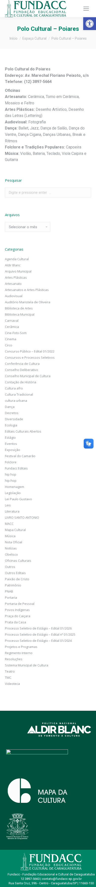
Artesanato (13, 283)
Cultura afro (14, 388)
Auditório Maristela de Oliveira (27, 302)
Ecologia (11, 425)
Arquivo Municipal (18, 271)
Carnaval (11, 320)
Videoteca (12, 683)
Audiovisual (13, 296)
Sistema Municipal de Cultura (26, 665)
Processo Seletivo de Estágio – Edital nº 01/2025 (40, 634)
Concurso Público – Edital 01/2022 (29, 351)
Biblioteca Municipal (19, 314)
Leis (8, 505)
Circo (8, 345)
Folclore (10, 462)
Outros (10, 566)
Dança (10, 406)
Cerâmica (12, 326)
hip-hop (10, 480)
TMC (8, 677)
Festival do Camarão (20, 456)
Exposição (12, 450)
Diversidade (14, 419)
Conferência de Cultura (22, 363)
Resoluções (13, 659)
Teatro (10, 671)
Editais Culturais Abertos (23, 431)
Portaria (11, 597)
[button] (89, 23)
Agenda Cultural (17, 259)
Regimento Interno (18, 653)
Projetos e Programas (21, 647)
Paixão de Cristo (17, 579)
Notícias (11, 548)
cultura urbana (16, 400)
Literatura (12, 511)
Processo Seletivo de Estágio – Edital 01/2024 (38, 640)
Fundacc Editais (16, 468)
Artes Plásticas (16, 277)
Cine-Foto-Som (16, 333)
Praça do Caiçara (17, 616)
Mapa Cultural (15, 530)
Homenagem (14, 486)
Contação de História (20, 382)
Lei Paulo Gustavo (18, 499)
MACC (9, 523)
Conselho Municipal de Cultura (27, 376)
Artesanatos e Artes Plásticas (27, 290)
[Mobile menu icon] (86, 9)
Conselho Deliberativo (21, 370)
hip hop (10, 474)
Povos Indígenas (17, 610)
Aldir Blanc (12, 265)
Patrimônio (13, 585)
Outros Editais (15, 573)
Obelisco (11, 554)
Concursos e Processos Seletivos (30, 357)
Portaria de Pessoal (19, 603)
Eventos (11, 443)
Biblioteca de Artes (19, 308)
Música (10, 536)
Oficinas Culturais (18, 560)
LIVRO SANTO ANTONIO (22, 517)
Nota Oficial (13, 542)
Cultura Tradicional (19, 394)
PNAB (9, 591)
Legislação (13, 493)
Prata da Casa (15, 622)
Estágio (10, 437)
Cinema (10, 339)
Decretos (11, 413)
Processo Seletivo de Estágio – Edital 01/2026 (38, 628)
